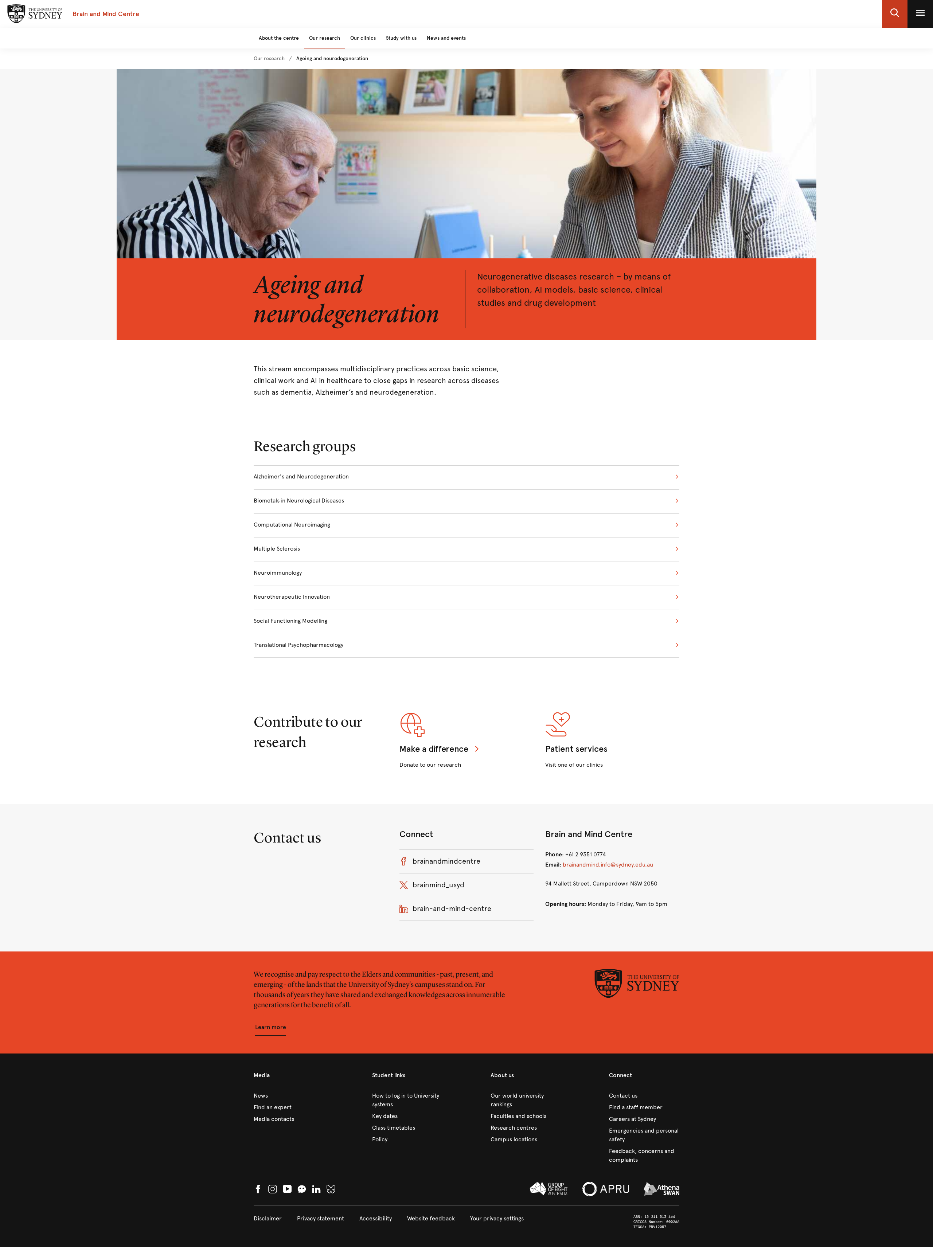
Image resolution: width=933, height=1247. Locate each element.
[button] (894, 14)
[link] (269, 58)
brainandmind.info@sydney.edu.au (608, 864)
